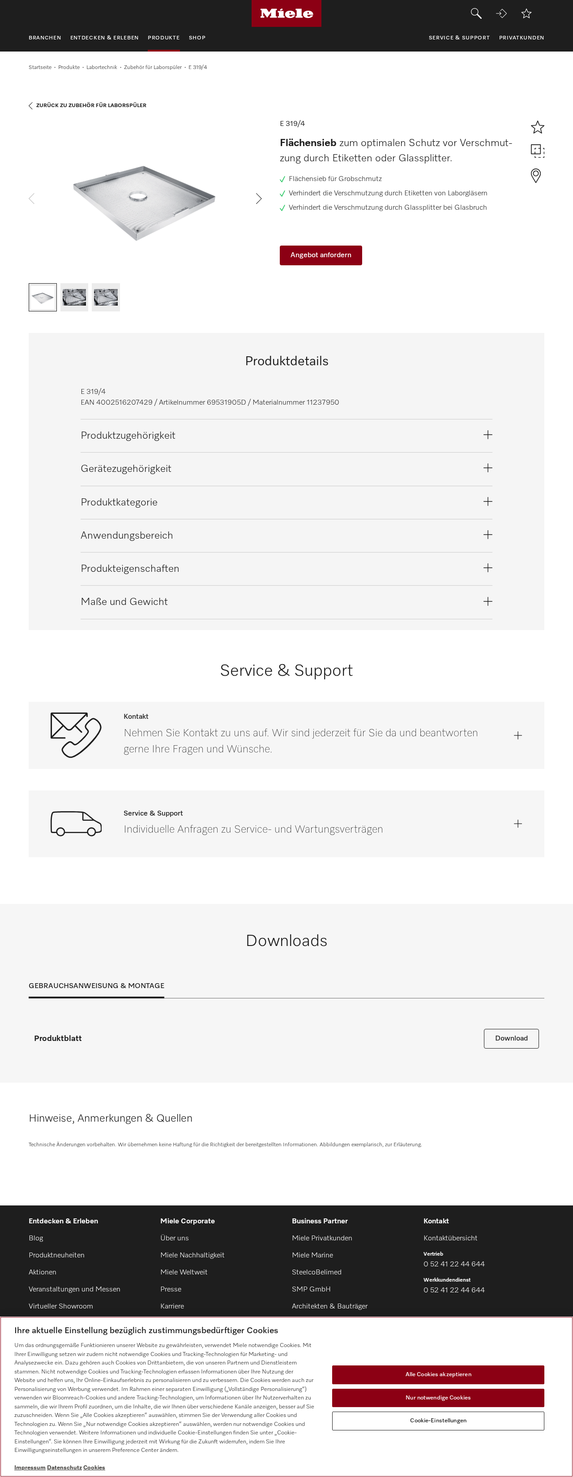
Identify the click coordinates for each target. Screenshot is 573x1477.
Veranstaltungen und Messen (74, 1289)
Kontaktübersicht (450, 1238)
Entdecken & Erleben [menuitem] (104, 38)
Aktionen (42, 1272)
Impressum (30, 1468)
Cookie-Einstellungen (438, 1421)
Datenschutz (64, 1468)
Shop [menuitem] (197, 38)
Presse (170, 1289)
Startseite (40, 67)
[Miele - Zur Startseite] (287, 13)
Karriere (172, 1306)
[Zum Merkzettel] (526, 13)
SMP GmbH (311, 1289)
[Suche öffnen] (476, 13)
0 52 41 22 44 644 (454, 1264)
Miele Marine (312, 1255)
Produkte (69, 67)
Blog (36, 1238)
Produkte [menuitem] (164, 38)
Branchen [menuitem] (45, 38)
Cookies (94, 1468)
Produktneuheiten (57, 1255)
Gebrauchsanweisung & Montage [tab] (96, 986)
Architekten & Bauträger (330, 1306)
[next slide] (259, 198)
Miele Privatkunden (322, 1238)
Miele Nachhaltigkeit (192, 1255)
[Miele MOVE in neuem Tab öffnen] (501, 13)
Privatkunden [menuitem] (521, 38)
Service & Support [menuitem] (459, 38)
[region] (286, 1397)
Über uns (174, 1238)
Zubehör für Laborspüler (153, 67)
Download (511, 1038)
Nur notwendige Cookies (438, 1398)
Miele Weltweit (184, 1272)
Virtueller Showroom (61, 1306)
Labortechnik (101, 67)
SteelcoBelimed (317, 1272)
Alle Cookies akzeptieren (438, 1375)
